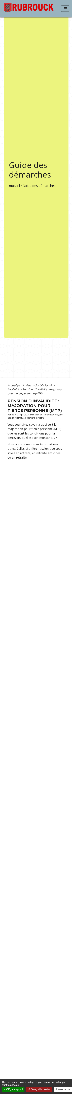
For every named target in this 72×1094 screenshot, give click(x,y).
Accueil (14, 185)
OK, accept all (14, 1089)
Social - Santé (43, 385)
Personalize (63, 1089)
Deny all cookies (40, 1089)
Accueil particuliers (20, 385)
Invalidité (14, 389)
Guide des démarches (38, 185)
